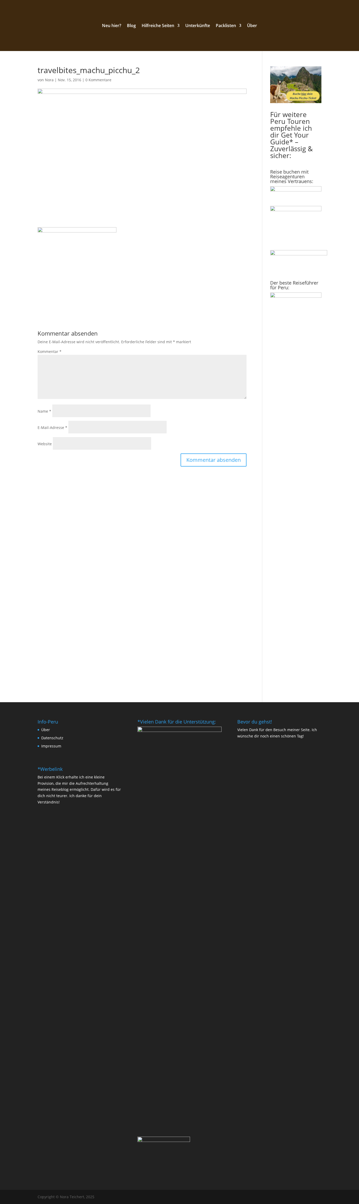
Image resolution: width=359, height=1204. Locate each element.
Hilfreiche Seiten (158, 26)
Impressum (51, 745)
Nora (49, 79)
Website (45, 443)
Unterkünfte (197, 26)
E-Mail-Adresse (52, 427)
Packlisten (226, 26)
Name (44, 411)
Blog (131, 26)
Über (252, 26)
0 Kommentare (98, 79)
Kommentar (49, 351)
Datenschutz (52, 737)
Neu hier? (111, 26)
